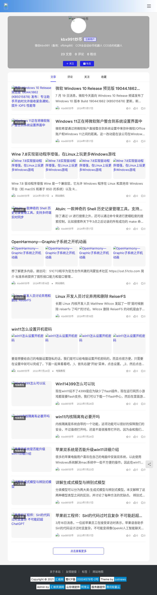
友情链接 (71, 571)
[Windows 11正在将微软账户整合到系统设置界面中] (31, 131)
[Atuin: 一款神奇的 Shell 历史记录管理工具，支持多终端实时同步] (31, 218)
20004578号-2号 (87, 579)
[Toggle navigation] (149, 6)
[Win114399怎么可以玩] (31, 393)
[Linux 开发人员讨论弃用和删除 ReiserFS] (31, 306)
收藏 (103, 76)
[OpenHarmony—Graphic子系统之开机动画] (78, 256)
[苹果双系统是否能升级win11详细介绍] (31, 459)
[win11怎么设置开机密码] (78, 344)
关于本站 (55, 571)
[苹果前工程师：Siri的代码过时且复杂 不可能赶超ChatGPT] (31, 525)
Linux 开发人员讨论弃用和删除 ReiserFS (91, 296)
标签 (84, 571)
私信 (88, 63)
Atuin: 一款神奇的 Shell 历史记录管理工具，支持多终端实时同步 (99, 209)
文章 (53, 76)
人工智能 (19, 483)
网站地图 (98, 571)
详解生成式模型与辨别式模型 (80, 482)
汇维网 (59, 579)
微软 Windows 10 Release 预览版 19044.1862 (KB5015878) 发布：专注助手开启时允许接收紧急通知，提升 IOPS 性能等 (99, 88)
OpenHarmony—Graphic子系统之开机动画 (49, 241)
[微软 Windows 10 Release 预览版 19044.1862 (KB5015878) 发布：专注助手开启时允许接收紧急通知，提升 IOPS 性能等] (31, 98)
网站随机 (19, 89)
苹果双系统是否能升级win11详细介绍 (87, 449)
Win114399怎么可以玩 (75, 384)
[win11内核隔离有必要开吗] (31, 426)
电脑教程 (60, 370)
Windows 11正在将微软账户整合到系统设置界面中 (99, 121)
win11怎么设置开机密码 (31, 329)
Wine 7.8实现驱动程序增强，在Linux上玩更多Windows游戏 (63, 154)
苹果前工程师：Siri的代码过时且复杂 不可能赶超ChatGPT (97, 515)
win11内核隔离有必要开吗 (78, 417)
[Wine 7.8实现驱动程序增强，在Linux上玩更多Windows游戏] (78, 169)
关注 (71, 63)
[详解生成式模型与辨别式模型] (31, 492)
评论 (70, 76)
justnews (120, 579)
